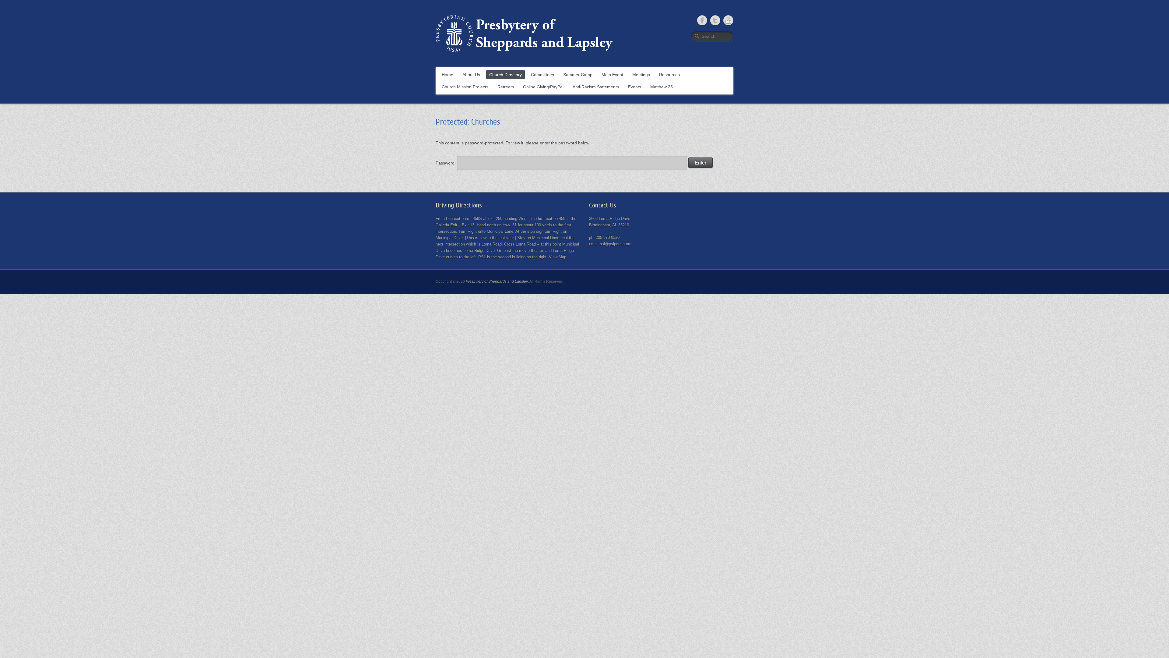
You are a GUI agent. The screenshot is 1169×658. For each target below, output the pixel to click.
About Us (471, 74)
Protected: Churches (468, 122)
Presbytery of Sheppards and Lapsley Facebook (702, 20)
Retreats (505, 86)
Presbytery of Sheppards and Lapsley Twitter (715, 20)
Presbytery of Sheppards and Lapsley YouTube (728, 20)
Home (447, 74)
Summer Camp (577, 74)
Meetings (641, 74)
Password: (446, 163)
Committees (542, 74)
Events (634, 86)
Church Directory (505, 74)
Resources (669, 74)
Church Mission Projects (465, 86)
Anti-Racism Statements (596, 86)
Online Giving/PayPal (543, 86)
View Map (557, 257)
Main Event (612, 74)
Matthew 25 (661, 86)
